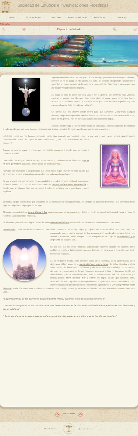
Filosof (4, 24)
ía (9, 24)
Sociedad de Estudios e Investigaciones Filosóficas (63, 5)
